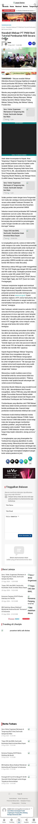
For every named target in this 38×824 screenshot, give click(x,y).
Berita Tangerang (23, 798)
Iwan (9, 42)
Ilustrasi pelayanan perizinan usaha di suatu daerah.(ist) (17, 69)
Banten (25, 6)
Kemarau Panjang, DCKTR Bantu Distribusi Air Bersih (11, 754)
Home (12, 6)
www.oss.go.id (20, 295)
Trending (23, 803)
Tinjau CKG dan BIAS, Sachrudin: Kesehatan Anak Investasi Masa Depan (14, 233)
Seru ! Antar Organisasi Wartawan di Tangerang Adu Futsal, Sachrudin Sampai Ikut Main (14, 113)
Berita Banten (13, 798)
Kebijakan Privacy (25, 801)
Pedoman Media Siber (13, 801)
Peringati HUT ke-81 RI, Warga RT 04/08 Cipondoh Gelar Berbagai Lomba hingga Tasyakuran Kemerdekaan (14, 779)
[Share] (34, 43)
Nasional (18, 6)
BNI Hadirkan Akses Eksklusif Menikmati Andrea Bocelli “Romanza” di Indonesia (14, 766)
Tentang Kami (15, 803)
